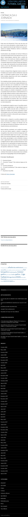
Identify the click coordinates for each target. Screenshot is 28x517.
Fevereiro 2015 (4, 460)
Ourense (3, 279)
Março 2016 (3, 442)
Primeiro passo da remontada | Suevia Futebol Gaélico (13, 328)
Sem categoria (4, 506)
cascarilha (3, 270)
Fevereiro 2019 (4, 370)
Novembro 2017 (4, 398)
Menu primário (26, 7)
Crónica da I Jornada (5, 182)
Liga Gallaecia (5, 7)
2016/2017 (3, 483)
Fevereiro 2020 (4, 352)
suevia (5, 281)
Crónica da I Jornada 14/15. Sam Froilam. (10, 322)
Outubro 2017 (4, 401)
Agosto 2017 (4, 406)
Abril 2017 (3, 416)
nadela (24, 277)
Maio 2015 (3, 455)
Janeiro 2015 (3, 463)
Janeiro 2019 (3, 373)
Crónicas (3, 490)
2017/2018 (3, 485)
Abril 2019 (3, 365)
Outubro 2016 (4, 432)
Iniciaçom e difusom (5, 493)
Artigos (2, 488)
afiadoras (11, 267)
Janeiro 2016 (3, 447)
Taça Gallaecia (4, 508)
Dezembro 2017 (4, 396)
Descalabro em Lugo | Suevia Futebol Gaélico (11, 336)
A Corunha (6, 267)
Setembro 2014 (4, 471)
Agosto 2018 (4, 383)
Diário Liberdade (10, 174)
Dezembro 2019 (4, 357)
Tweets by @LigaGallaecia (6, 240)
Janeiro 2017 (3, 424)
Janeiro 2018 (3, 393)
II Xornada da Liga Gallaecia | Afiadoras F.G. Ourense (12, 321)
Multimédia (3, 498)
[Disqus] (14, 212)
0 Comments (16, 20)
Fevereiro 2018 (4, 391)
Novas (2, 12)
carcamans (25, 267)
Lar (20, 274)
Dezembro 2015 (4, 450)
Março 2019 (3, 367)
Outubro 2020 (4, 347)
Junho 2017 (3, 411)
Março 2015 (3, 458)
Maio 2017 (3, 414)
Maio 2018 (3, 385)
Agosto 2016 (4, 434)
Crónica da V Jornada (5, 330)
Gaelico (13, 274)
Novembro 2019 (4, 360)
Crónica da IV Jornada (5, 334)
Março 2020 (3, 349)
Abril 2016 (3, 440)
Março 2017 (3, 419)
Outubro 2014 (4, 468)
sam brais (23, 279)
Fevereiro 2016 (4, 445)
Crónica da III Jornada (6, 187)
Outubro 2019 (4, 362)
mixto (22, 277)
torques (10, 281)
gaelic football (8, 274)
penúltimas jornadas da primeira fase (9, 306)
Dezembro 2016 (4, 427)
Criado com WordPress (5, 515)
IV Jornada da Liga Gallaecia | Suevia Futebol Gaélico (12, 332)
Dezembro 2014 (4, 465)
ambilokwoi (19, 267)
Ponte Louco (9, 279)
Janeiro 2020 (3, 355)
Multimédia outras (5, 501)
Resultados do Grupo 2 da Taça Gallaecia (10, 311)
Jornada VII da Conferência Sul (8, 309)
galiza (17, 274)
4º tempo (2, 267)
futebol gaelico (13, 272)
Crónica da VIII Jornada (11, 326)
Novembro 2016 (4, 429)
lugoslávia (12, 277)
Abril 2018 (3, 388)
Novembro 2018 (4, 375)
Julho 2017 (3, 409)
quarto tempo (13, 279)
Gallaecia (10, 20)
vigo (14, 281)
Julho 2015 (3, 453)
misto (18, 277)
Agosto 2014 (4, 473)
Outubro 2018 (4, 378)
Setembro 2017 (4, 404)
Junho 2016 (3, 437)
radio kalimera (18, 279)
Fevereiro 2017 (4, 422)
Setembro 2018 (4, 380)
